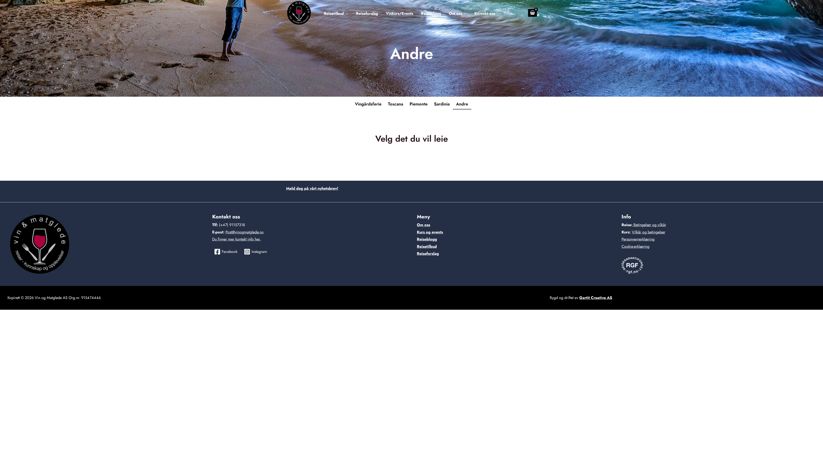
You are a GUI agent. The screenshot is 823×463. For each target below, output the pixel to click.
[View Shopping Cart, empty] (532, 13)
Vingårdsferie (368, 104)
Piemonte (419, 104)
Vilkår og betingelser (648, 232)
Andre (462, 104)
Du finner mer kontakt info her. (236, 239)
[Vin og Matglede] (299, 12)
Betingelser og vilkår (649, 225)
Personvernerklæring (638, 239)
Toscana (395, 104)
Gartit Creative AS (595, 298)
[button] (346, 14)
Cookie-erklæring (635, 246)
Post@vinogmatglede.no (244, 232)
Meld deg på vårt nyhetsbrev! (312, 188)
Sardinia (442, 104)
